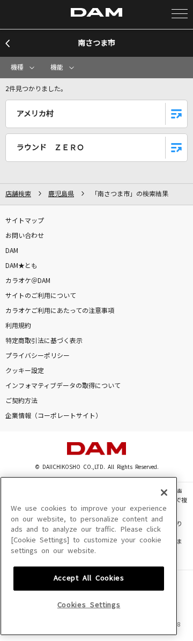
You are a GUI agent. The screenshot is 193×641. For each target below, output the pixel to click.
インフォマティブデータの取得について (63, 386)
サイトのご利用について (40, 296)
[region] (88, 556)
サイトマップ (24, 221)
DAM (11, 251)
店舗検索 (18, 194)
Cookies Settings (89, 604)
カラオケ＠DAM (27, 281)
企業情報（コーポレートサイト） (53, 416)
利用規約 (18, 326)
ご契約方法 (21, 401)
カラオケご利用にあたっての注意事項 (59, 311)
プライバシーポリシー (37, 356)
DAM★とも (21, 266)
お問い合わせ (24, 236)
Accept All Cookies (89, 578)
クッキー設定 (24, 371)
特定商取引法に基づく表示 (44, 341)
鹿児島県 (61, 194)
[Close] (164, 492)
